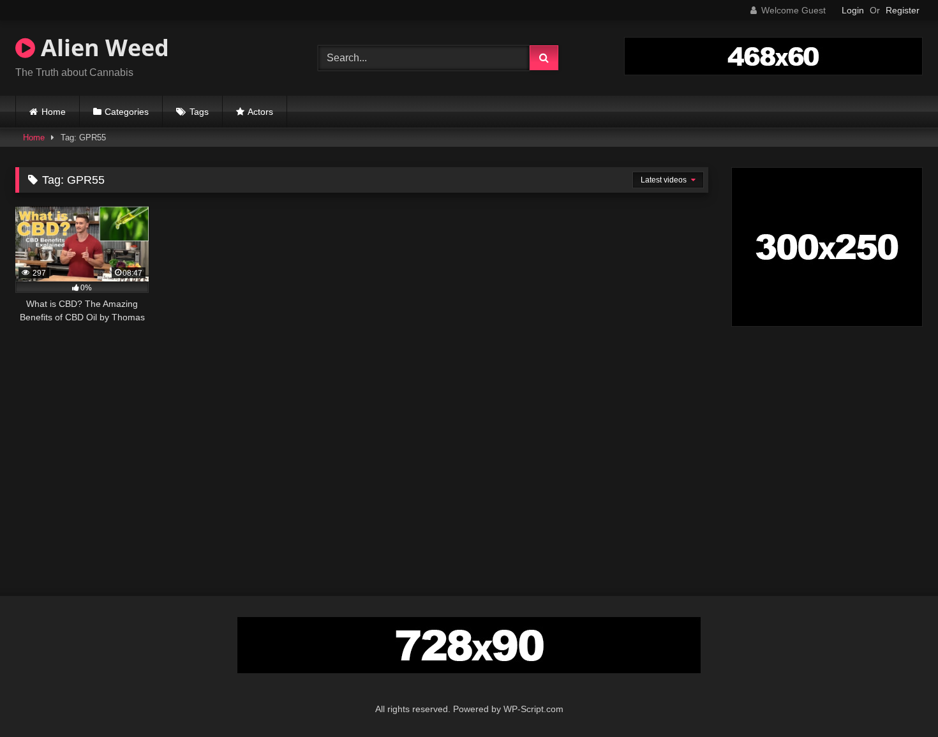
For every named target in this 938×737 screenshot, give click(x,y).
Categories (127, 112)
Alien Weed (102, 47)
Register (902, 10)
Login (853, 10)
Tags (199, 112)
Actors (260, 112)
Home (53, 112)
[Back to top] (898, 699)
